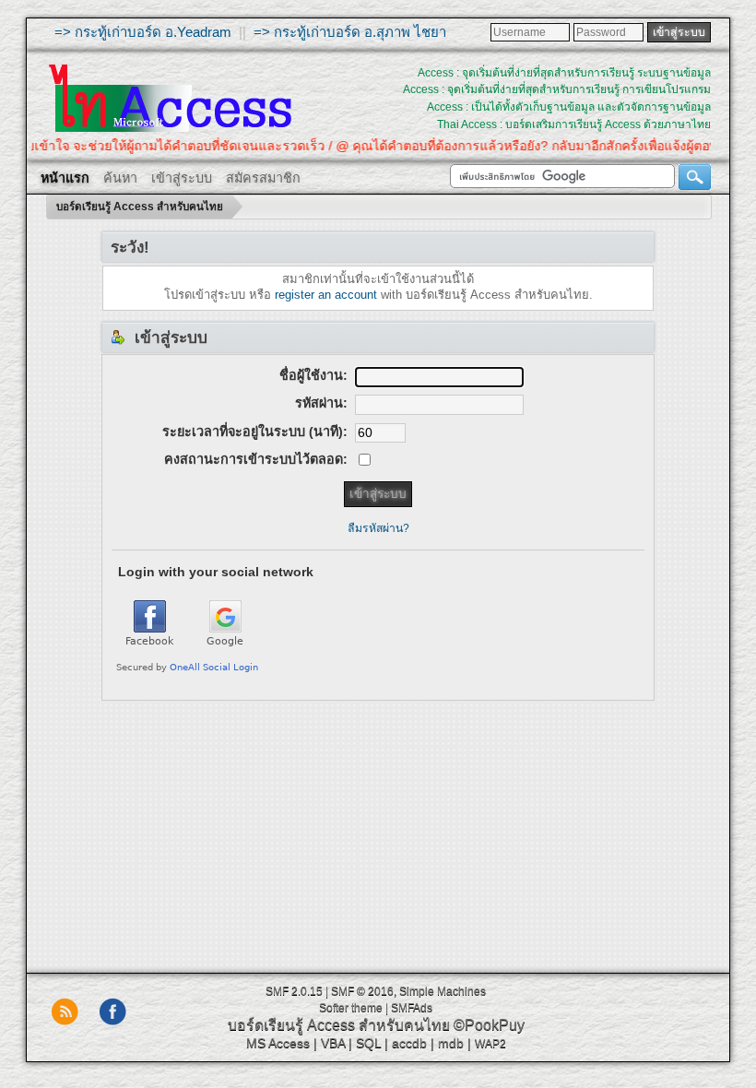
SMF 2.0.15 (294, 991)
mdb (451, 1042)
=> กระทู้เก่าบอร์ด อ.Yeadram (142, 32)
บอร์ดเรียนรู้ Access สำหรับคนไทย (339, 1025)
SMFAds (411, 1007)
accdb (409, 1042)
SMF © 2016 (362, 991)
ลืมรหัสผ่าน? (378, 528)
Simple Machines (442, 991)
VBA (333, 1042)
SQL (368, 1042)
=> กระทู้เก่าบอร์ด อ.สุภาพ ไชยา (350, 32)
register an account (326, 295)
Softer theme (351, 1007)
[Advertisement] (378, 830)
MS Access (278, 1042)
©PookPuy (489, 1025)
